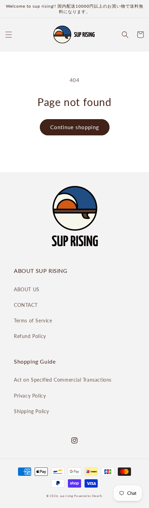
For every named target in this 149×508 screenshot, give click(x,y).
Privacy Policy (30, 396)
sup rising (66, 496)
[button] (8, 34)
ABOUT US (27, 289)
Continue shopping (74, 127)
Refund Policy (30, 336)
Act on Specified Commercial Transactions (63, 380)
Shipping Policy (31, 411)
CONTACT (25, 305)
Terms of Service (33, 320)
